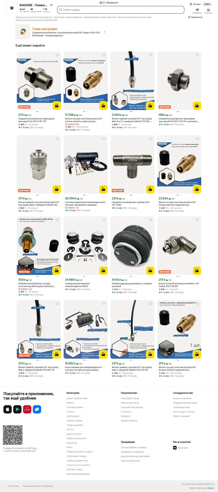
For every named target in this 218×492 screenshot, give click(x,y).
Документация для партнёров (135, 456)
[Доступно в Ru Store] (37, 413)
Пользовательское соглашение (38, 486)
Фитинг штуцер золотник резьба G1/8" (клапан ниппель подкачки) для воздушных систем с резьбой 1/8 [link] (177, 368)
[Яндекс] (210, 488)
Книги (69, 447)
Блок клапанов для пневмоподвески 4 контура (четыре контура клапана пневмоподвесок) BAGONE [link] (83, 368)
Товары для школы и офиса (80, 452)
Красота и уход (74, 434)
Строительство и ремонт (79, 465)
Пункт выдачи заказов (184, 412)
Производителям (181, 407)
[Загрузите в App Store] (7, 413)
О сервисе (126, 412)
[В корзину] (56, 105)
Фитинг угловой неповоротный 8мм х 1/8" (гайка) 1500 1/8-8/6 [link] (179, 284)
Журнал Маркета (129, 420)
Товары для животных (77, 460)
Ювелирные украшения (78, 474)
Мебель (70, 403)
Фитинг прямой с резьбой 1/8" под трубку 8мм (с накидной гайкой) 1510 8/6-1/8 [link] (38, 368)
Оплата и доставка (130, 403)
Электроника (73, 416)
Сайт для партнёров (130, 461)
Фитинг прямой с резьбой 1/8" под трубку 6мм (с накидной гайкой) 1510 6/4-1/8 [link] (132, 368)
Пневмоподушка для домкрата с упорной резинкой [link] (132, 284)
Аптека (70, 429)
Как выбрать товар (130, 398)
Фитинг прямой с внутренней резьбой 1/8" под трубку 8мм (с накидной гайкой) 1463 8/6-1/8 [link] (38, 203)
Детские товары (74, 469)
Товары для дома (75, 425)
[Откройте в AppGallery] (27, 413)
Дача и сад (72, 443)
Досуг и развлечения (77, 398)
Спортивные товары (76, 456)
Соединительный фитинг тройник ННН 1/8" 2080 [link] (130, 203)
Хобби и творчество (76, 438)
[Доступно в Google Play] (17, 413)
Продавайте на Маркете (132, 452)
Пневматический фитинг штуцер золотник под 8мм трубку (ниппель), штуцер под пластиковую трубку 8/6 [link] (36, 285)
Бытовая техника (75, 407)
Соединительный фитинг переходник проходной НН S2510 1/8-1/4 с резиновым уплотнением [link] (179, 120)
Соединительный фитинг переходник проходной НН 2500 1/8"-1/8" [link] (36, 120)
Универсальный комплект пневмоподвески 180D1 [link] (77, 284)
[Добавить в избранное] (57, 55)
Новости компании (182, 398)
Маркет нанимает (181, 416)
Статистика (13, 486)
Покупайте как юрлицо (132, 407)
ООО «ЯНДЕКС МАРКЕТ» (202, 484)
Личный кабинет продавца (134, 447)
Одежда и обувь (74, 420)
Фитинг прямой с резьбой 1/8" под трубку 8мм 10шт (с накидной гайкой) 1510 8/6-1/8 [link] (132, 120)
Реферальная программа (185, 403)
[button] (51, 5)
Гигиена (70, 412)
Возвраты (125, 416)
